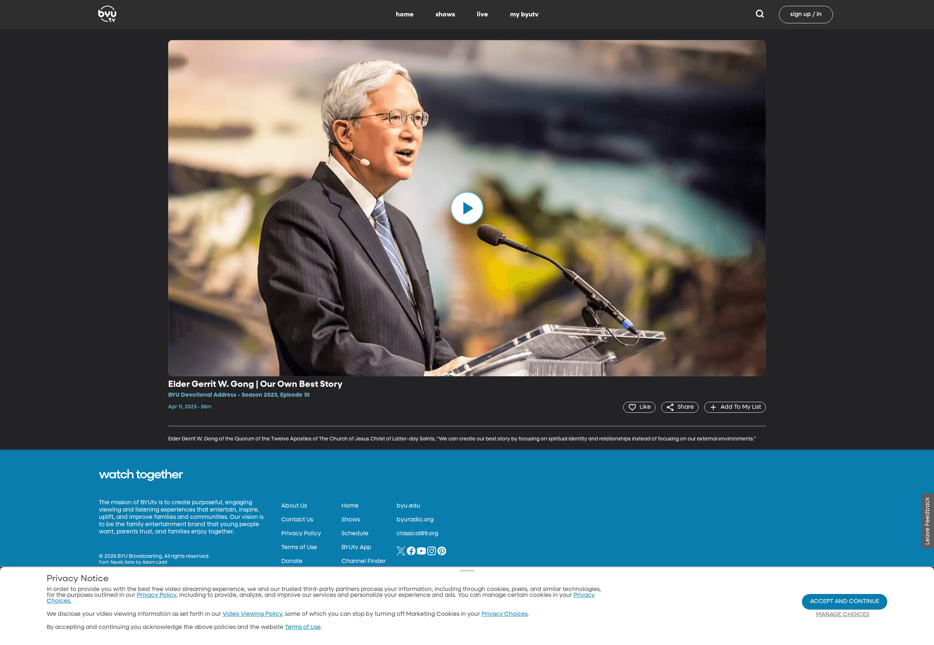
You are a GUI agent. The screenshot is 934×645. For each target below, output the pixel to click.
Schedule (354, 534)
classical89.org (417, 534)
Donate (291, 561)
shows (445, 14)
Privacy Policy (301, 534)
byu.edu (408, 506)
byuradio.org (415, 520)
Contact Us (297, 520)
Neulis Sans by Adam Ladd (139, 562)
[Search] (760, 14)
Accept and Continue (844, 602)
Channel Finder (363, 561)
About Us (294, 506)
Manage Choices (842, 615)
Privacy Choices (505, 614)
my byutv (524, 14)
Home (350, 506)
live (482, 14)
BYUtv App (356, 548)
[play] (467, 208)
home (405, 14)
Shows (350, 520)
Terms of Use (299, 548)
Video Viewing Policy (252, 614)
